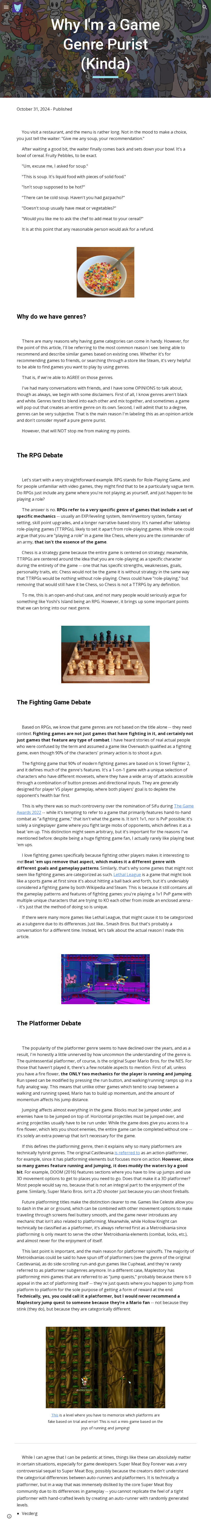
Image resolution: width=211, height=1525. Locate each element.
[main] (105, 49)
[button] (6, 7)
